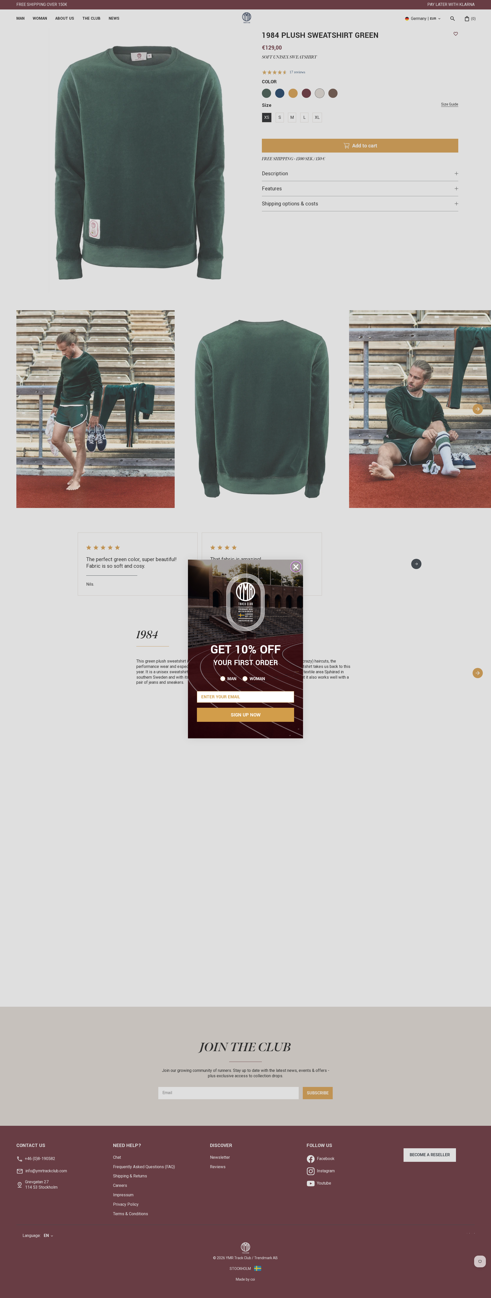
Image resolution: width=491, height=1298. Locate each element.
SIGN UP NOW (246, 715)
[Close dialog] (296, 567)
